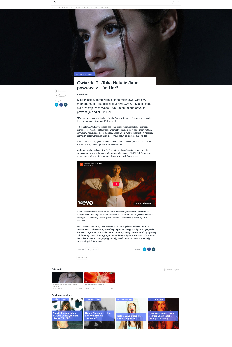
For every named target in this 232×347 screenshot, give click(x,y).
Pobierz (80, 288)
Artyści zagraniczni (82, 7)
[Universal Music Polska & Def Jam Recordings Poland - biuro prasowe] (55, 4)
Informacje (105, 7)
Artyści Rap (95, 7)
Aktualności (56, 7)
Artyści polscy (67, 7)
